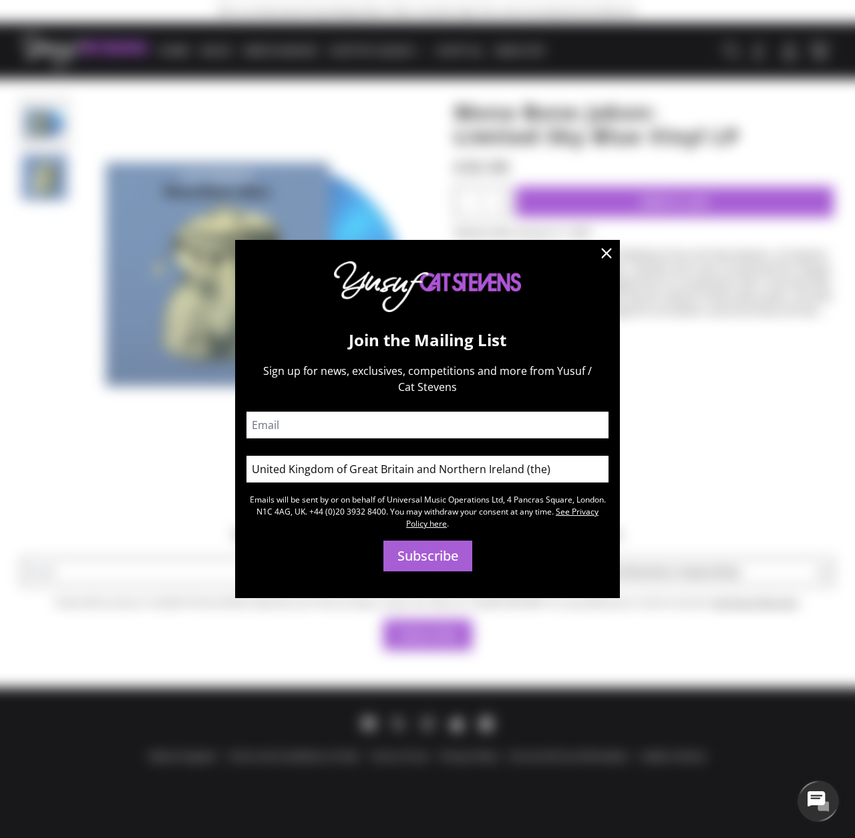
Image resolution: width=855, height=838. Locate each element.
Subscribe (427, 556)
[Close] (606, 253)
